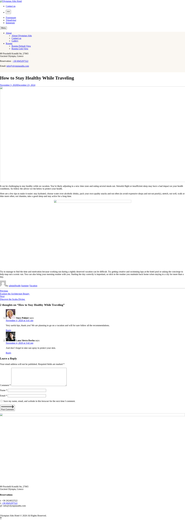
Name (3, 390)
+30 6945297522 (20, 61)
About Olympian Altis (22, 35)
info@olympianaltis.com (18, 66)
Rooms (9, 43)
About (9, 33)
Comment (5, 385)
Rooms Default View (21, 46)
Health (17, 285)
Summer (25, 285)
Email (3, 395)
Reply (8, 330)
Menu (3, 28)
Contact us (10, 6)
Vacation (33, 285)
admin (11, 285)
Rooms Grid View (20, 48)
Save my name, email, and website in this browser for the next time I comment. (39, 401)
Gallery (15, 41)
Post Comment (7, 409)
